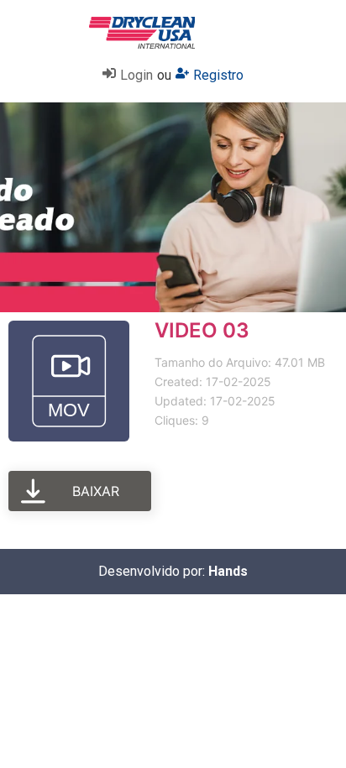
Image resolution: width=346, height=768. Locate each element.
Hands (228, 571)
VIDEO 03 (202, 330)
